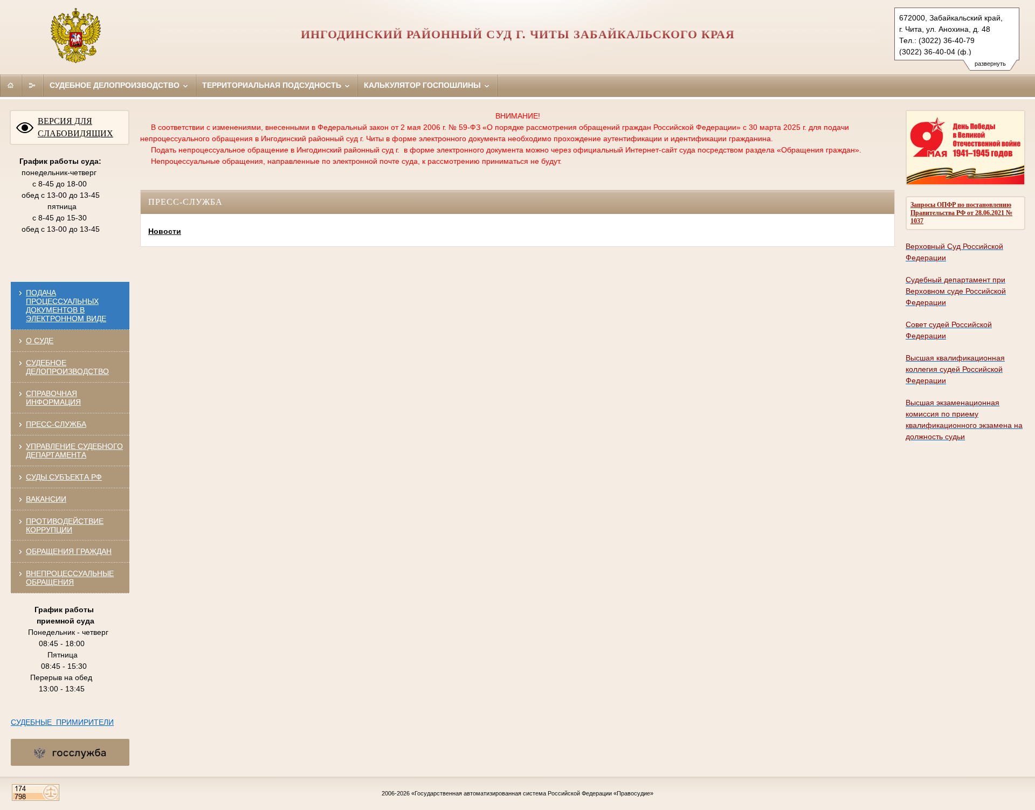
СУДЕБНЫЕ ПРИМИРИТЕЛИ (62, 722)
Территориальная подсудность (272, 85)
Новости (164, 231)
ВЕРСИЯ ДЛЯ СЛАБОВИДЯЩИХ (75, 127)
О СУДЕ (39, 340)
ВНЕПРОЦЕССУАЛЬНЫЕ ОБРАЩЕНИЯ (70, 577)
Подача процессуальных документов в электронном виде (66, 305)
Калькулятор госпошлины (423, 85)
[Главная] (11, 85)
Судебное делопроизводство (116, 85)
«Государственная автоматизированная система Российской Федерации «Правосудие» (532, 793)
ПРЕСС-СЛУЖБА (56, 424)
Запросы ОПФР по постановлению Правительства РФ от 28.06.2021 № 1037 (961, 213)
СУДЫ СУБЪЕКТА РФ (64, 477)
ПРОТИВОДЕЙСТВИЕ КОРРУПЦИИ (65, 525)
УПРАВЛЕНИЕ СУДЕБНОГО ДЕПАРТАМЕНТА (74, 450)
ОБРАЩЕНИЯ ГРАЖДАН (69, 551)
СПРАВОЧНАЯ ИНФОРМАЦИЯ (53, 397)
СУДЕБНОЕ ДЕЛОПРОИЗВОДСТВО (67, 367)
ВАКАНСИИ (46, 499)
